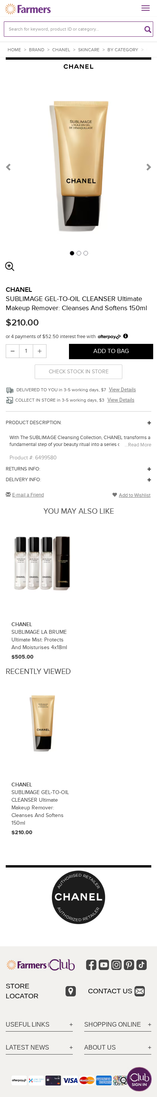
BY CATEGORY (122, 50)
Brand (36, 50)
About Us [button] (100, 1047)
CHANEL (61, 50)
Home (14, 50)
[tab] (39, 1025)
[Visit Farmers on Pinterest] (129, 965)
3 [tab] (85, 253)
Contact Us (110, 991)
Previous (9, 166)
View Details (122, 389)
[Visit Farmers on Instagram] (116, 965)
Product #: (22, 457)
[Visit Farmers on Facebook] (91, 965)
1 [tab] (72, 253)
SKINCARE (88, 50)
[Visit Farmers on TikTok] (141, 965)
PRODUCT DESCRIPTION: (34, 423)
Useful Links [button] (28, 1024)
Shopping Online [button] (112, 1024)
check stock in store (79, 371)
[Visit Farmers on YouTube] (104, 965)
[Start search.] (148, 29)
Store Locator (22, 991)
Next (148, 166)
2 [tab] (78, 253)
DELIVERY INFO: (23, 480)
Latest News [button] (27, 1047)
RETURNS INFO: (23, 469)
